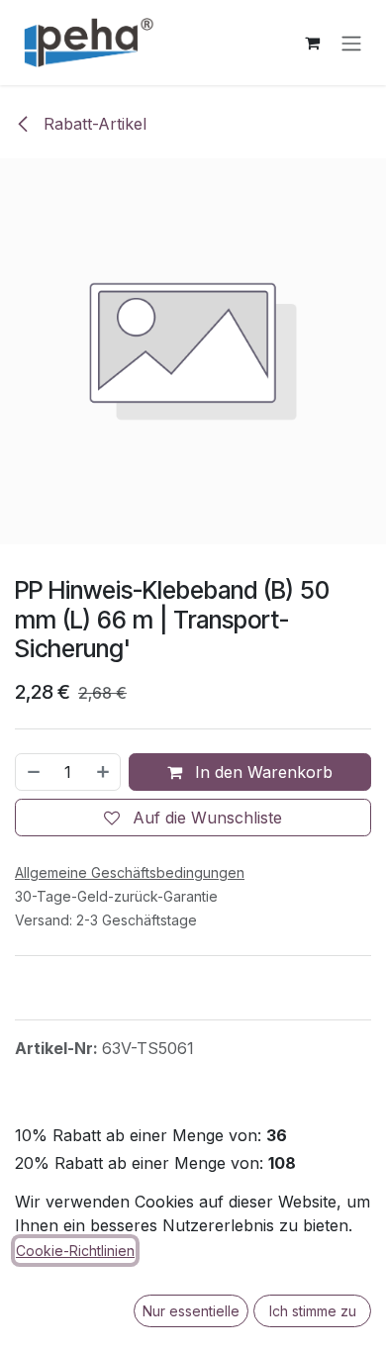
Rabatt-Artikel (92, 124)
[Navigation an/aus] (351, 42)
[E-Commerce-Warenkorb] (312, 42)
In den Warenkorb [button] (261, 772)
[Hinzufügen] (104, 772)
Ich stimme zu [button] (312, 1311)
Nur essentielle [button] (191, 1311)
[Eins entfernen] (32, 772)
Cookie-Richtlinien (75, 1250)
